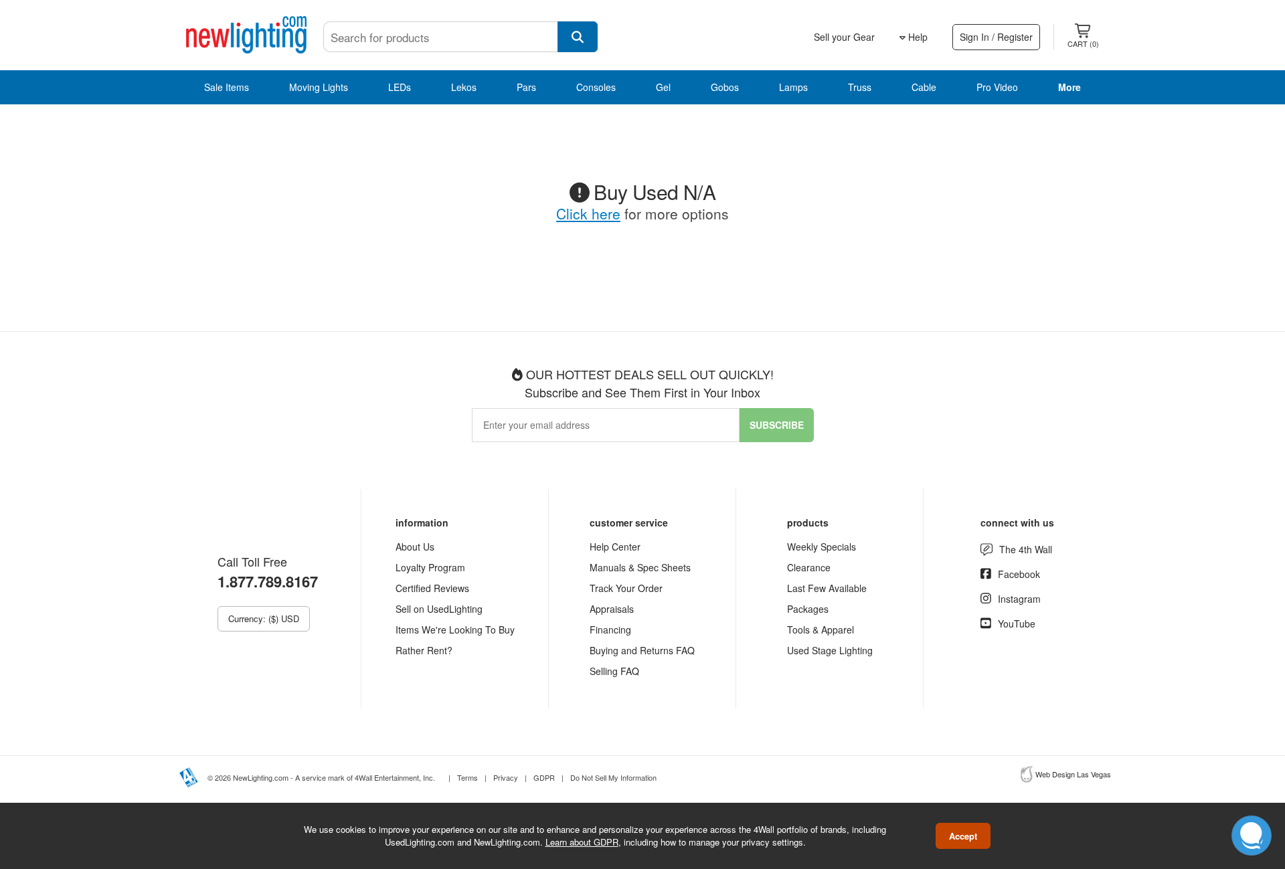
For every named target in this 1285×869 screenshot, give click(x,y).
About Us (415, 546)
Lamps (793, 87)
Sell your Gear (844, 36)
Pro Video (997, 87)
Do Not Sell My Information (613, 777)
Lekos (464, 87)
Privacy (505, 777)
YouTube (1016, 623)
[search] (578, 36)
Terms (467, 777)
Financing (610, 629)
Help (917, 36)
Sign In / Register (996, 36)
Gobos (725, 87)
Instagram (1019, 598)
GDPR (544, 777)
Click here (588, 213)
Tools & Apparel (820, 629)
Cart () (1083, 43)
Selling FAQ (614, 671)
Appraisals (612, 608)
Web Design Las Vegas (1073, 774)
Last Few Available (827, 588)
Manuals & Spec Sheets (640, 567)
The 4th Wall (1025, 549)
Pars (526, 87)
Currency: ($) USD (263, 618)
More (1069, 87)
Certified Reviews (432, 588)
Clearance (809, 567)
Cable (924, 87)
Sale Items (226, 87)
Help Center (615, 546)
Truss (859, 87)
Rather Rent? (424, 650)
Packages (808, 608)
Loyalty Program (430, 567)
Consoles (596, 87)
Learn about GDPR (581, 842)
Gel (663, 87)
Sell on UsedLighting (439, 608)
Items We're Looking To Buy (455, 629)
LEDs (399, 87)
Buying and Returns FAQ (642, 650)
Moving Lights (318, 87)
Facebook (1019, 574)
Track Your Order (626, 588)
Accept (963, 836)
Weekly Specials (821, 546)
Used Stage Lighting (830, 650)
